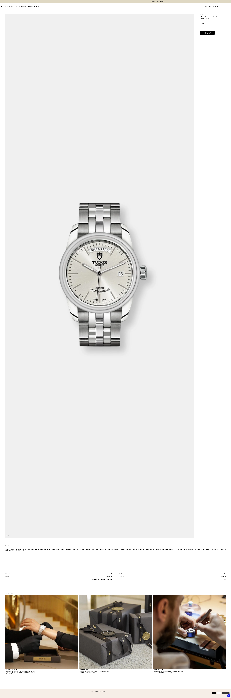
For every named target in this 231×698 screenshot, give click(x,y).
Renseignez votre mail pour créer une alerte (207, 33)
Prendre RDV (215, 6)
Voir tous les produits (220, 685)
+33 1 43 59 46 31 (223, 564)
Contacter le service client (213, 564)
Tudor (201, 14)
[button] (12, 6)
